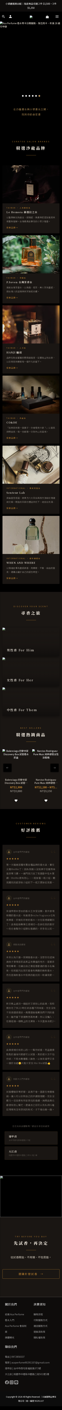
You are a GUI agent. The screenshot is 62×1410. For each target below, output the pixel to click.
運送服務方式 (40, 1326)
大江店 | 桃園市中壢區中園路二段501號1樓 (27, 1374)
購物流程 (38, 1314)
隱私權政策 (39, 1337)
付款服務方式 (40, 1320)
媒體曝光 (9, 1337)
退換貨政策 (39, 1331)
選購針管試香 (29, 1274)
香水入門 (9, 1320)
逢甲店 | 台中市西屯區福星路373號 (23, 1368)
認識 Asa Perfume (14, 1314)
